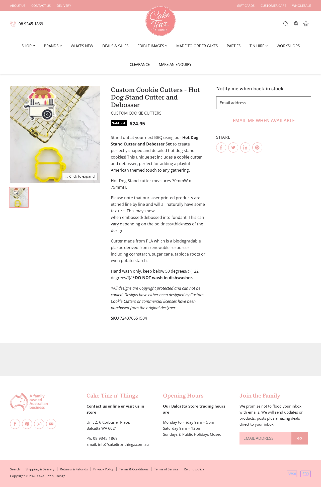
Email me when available (264, 120)
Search (15, 469)
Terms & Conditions (133, 469)
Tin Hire (257, 45)
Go (299, 438)
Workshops (288, 45)
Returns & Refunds (74, 469)
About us (17, 5)
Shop (27, 45)
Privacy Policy (103, 469)
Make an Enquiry (175, 64)
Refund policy (194, 469)
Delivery (64, 5)
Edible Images (150, 45)
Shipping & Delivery (40, 469)
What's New (82, 45)
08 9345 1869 (31, 24)
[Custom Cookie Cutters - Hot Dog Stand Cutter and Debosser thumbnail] (19, 197)
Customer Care (273, 5)
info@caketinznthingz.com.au (123, 444)
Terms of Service (166, 469)
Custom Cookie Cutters (136, 113)
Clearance (140, 64)
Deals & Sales (115, 45)
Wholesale (301, 5)
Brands (51, 45)
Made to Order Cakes (197, 45)
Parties (233, 45)
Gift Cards (246, 5)
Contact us (41, 5)
